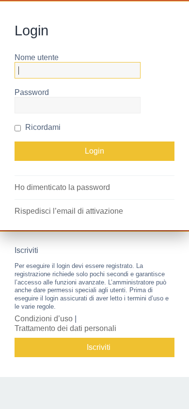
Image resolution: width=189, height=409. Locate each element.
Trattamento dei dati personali (65, 328)
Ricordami (42, 127)
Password (32, 92)
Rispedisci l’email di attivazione (69, 211)
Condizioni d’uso (44, 319)
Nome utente (37, 57)
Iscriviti (98, 347)
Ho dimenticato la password (62, 187)
